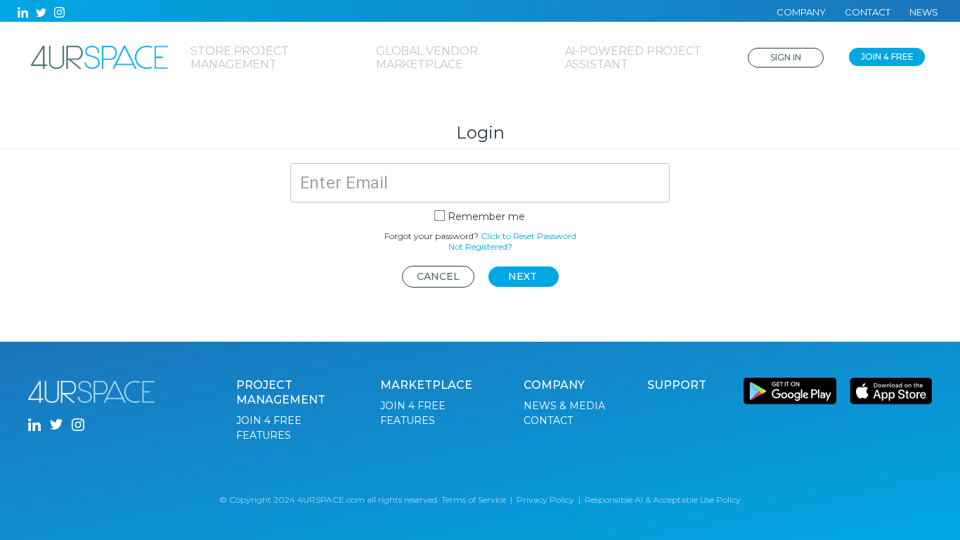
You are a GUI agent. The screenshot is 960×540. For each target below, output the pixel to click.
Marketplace (426, 385)
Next (522, 276)
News (923, 12)
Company (801, 12)
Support (676, 385)
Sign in (785, 57)
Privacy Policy (545, 499)
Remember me (486, 216)
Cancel (438, 276)
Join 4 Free (887, 56)
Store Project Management (239, 57)
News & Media (564, 405)
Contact (867, 12)
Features (263, 435)
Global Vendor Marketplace (427, 57)
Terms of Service (473, 499)
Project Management (280, 392)
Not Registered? (480, 246)
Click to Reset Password (528, 236)
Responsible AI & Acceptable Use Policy (663, 499)
